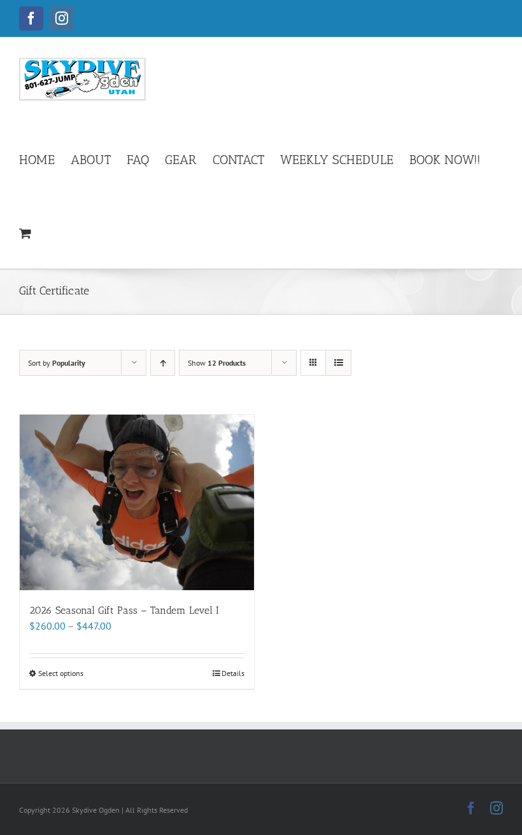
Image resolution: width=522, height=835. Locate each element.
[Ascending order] (162, 363)
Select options (60, 673)
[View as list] (338, 362)
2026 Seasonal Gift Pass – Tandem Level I (124, 610)
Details (233, 673)
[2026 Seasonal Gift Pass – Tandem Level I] (137, 502)
